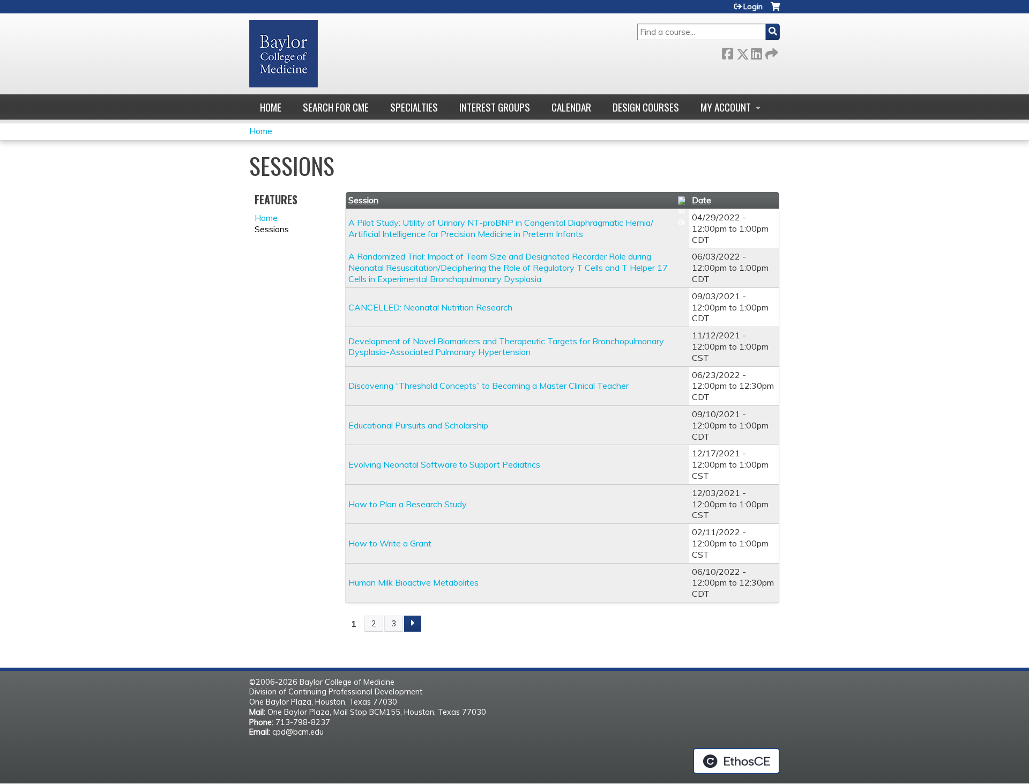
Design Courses (646, 107)
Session (363, 200)
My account (725, 107)
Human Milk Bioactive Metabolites (413, 582)
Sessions (272, 229)
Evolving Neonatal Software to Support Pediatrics (444, 464)
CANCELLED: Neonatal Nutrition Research (430, 307)
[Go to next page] (412, 624)
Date (701, 200)
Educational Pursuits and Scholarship (418, 425)
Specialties (414, 107)
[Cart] (775, 10)
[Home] (283, 53)
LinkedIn (756, 52)
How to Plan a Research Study (407, 504)
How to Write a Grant (389, 543)
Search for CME (336, 107)
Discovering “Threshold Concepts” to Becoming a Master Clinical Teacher (488, 385)
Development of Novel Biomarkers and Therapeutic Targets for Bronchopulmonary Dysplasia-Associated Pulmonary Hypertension (506, 347)
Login (753, 6)
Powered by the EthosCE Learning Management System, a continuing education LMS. (736, 761)
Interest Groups (494, 107)
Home (270, 107)
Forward (770, 52)
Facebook (727, 52)
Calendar (571, 107)
